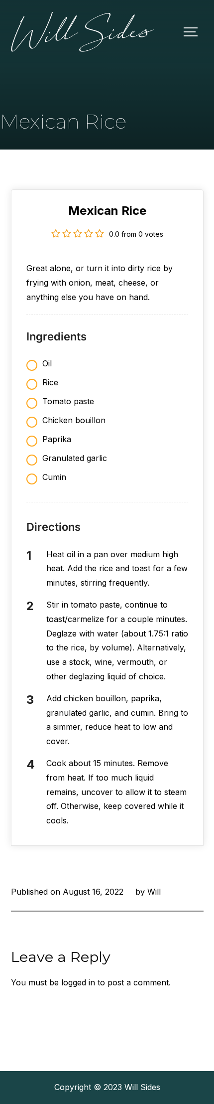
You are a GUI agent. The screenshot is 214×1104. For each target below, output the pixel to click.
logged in (78, 982)
